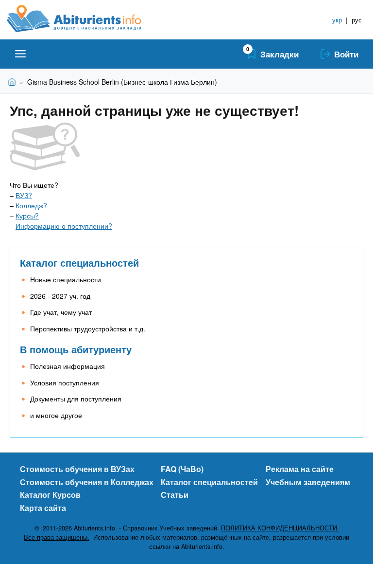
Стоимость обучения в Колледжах (86, 482)
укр (337, 19)
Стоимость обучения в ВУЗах (77, 468)
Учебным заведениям (308, 482)
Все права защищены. (56, 537)
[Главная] (85, 18)
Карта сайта (43, 507)
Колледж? (31, 205)
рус (357, 19)
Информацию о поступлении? (64, 226)
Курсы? (27, 215)
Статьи (174, 494)
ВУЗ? (24, 195)
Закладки (279, 54)
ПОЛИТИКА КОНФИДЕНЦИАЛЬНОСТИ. (280, 528)
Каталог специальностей (79, 262)
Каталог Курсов (50, 494)
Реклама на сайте (300, 468)
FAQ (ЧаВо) (182, 468)
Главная (14, 81)
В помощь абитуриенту (76, 349)
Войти (346, 54)
